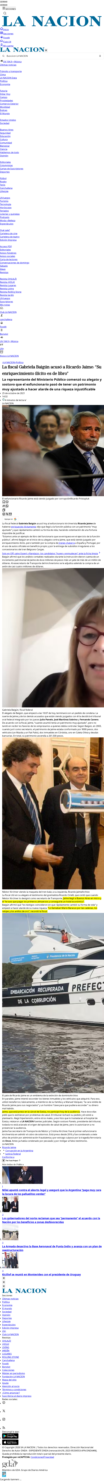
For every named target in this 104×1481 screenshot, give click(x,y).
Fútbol (3, 178)
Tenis (2, 184)
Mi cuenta (8, 45)
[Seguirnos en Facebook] (3, 1403)
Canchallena (6, 188)
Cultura (4, 139)
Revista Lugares (8, 285)
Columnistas (6, 165)
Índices (3, 110)
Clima (3, 74)
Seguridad (5, 132)
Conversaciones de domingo (14, 262)
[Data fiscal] (4, 1476)
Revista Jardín (7, 295)
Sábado (4, 265)
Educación (5, 136)
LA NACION (8, 362)
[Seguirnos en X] (3, 1411)
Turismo (4, 201)
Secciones (8, 33)
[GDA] (10, 1466)
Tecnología (5, 204)
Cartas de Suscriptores (11, 168)
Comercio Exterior (9, 103)
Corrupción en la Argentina (19, 1150)
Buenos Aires (6, 129)
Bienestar (5, 145)
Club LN (7, 41)
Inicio (6, 29)
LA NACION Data (8, 77)
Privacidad (48, 1457)
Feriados (4, 210)
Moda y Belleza (7, 220)
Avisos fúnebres (8, 252)
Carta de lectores (8, 259)
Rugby (3, 181)
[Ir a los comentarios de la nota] (7, 502)
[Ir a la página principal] (52, 25)
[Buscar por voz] (100, 56)
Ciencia (3, 149)
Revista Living (7, 288)
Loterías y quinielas (10, 214)
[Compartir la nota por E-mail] (10, 514)
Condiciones (37, 1457)
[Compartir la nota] (3, 506)
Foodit (6, 37)
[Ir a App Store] (10, 1444)
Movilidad (5, 107)
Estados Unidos (8, 120)
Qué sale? (5, 230)
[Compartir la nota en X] (7, 514)
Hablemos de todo (9, 152)
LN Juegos (5, 197)
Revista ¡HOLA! (7, 282)
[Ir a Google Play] (10, 1437)
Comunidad (6, 142)
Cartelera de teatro (10, 236)
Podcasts (4, 217)
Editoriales (5, 162)
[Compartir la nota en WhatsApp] (7, 506)
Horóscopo (6, 207)
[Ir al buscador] (5, 13)
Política (19, 362)
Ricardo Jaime (9, 1147)
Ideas (3, 269)
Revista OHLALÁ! (8, 278)
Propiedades (6, 100)
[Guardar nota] (3, 502)
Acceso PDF (6, 246)
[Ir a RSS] (3, 1428)
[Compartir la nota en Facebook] (3, 514)
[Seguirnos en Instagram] (3, 1420)
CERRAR (3, 2)
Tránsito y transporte (11, 71)
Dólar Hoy (5, 94)
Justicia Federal (13, 1153)
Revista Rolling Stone (10, 291)
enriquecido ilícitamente (23, 526)
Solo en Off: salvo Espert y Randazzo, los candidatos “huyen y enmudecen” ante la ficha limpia (50, 553)
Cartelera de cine (8, 233)
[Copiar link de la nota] (3, 510)
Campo (3, 97)
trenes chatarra (66, 542)
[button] (52, 202)
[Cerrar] (46, 50)
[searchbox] (51, 56)
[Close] (3, 1278)
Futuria (3, 90)
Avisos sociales (7, 256)
